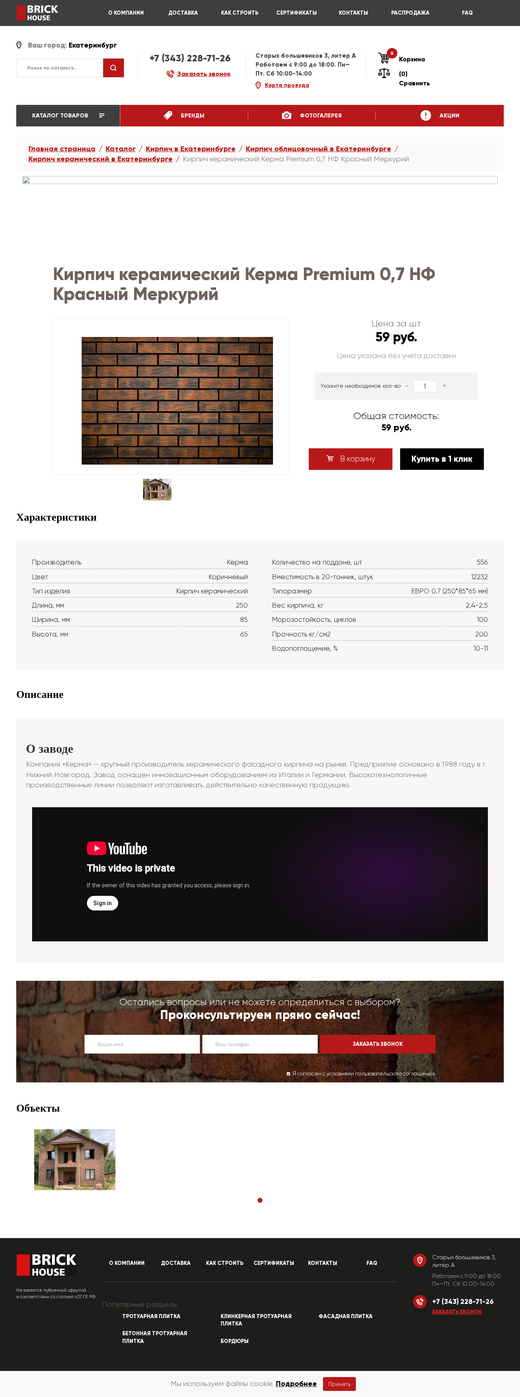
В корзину (356, 458)
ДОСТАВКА (183, 13)
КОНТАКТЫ (353, 13)
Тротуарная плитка (151, 1316)
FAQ (467, 13)
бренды (191, 115)
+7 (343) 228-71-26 (190, 58)
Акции (448, 115)
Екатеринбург (93, 45)
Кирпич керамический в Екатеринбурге (100, 158)
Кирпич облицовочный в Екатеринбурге (318, 148)
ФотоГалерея (320, 115)
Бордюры (235, 1341)
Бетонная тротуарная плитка (154, 1337)
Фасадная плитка (345, 1316)
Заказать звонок (457, 1312)
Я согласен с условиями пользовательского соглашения (363, 1074)
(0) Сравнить (414, 78)
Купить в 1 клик (442, 459)
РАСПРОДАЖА (410, 13)
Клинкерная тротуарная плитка (256, 1320)
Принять (339, 1384)
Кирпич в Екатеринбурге (191, 148)
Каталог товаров (61, 115)
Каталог (121, 148)
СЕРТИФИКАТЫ (296, 13)
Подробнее (296, 1383)
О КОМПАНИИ (126, 13)
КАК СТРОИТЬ (239, 13)
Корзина (407, 59)
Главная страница (61, 148)
